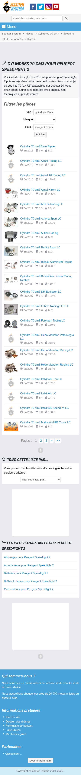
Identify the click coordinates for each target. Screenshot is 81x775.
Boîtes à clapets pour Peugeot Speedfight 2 (30, 581)
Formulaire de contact (19, 725)
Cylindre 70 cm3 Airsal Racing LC (41, 160)
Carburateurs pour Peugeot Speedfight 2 (28, 589)
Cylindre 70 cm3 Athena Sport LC (40, 218)
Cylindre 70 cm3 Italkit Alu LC (38, 393)
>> (58, 440)
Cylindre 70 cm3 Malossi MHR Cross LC (45, 422)
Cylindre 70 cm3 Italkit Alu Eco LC (41, 379)
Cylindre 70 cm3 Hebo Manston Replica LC (46, 364)
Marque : (29, 119)
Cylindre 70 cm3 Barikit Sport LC (40, 247)
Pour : (29, 126)
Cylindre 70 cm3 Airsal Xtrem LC (40, 189)
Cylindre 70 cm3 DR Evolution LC (41, 291)
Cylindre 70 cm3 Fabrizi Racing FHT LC (44, 306)
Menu (11, 27)
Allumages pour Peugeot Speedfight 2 (27, 557)
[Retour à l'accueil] (14, 7)
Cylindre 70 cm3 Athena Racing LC (41, 204)
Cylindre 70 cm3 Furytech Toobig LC (42, 320)
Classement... (13, 753)
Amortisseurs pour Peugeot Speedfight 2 (29, 565)
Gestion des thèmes (18, 721)
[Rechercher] (66, 18)
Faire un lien (13, 730)
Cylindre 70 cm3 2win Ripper (38, 146)
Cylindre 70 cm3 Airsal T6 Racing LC (43, 175)
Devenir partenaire (40, 760)
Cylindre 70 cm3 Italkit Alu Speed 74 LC (44, 407)
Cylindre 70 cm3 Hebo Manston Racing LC (46, 350)
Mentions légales (16, 734)
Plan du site (13, 717)
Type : (29, 111)
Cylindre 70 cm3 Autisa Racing (39, 233)
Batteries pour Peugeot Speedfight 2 (26, 573)
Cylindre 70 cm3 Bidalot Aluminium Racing (46, 261)
